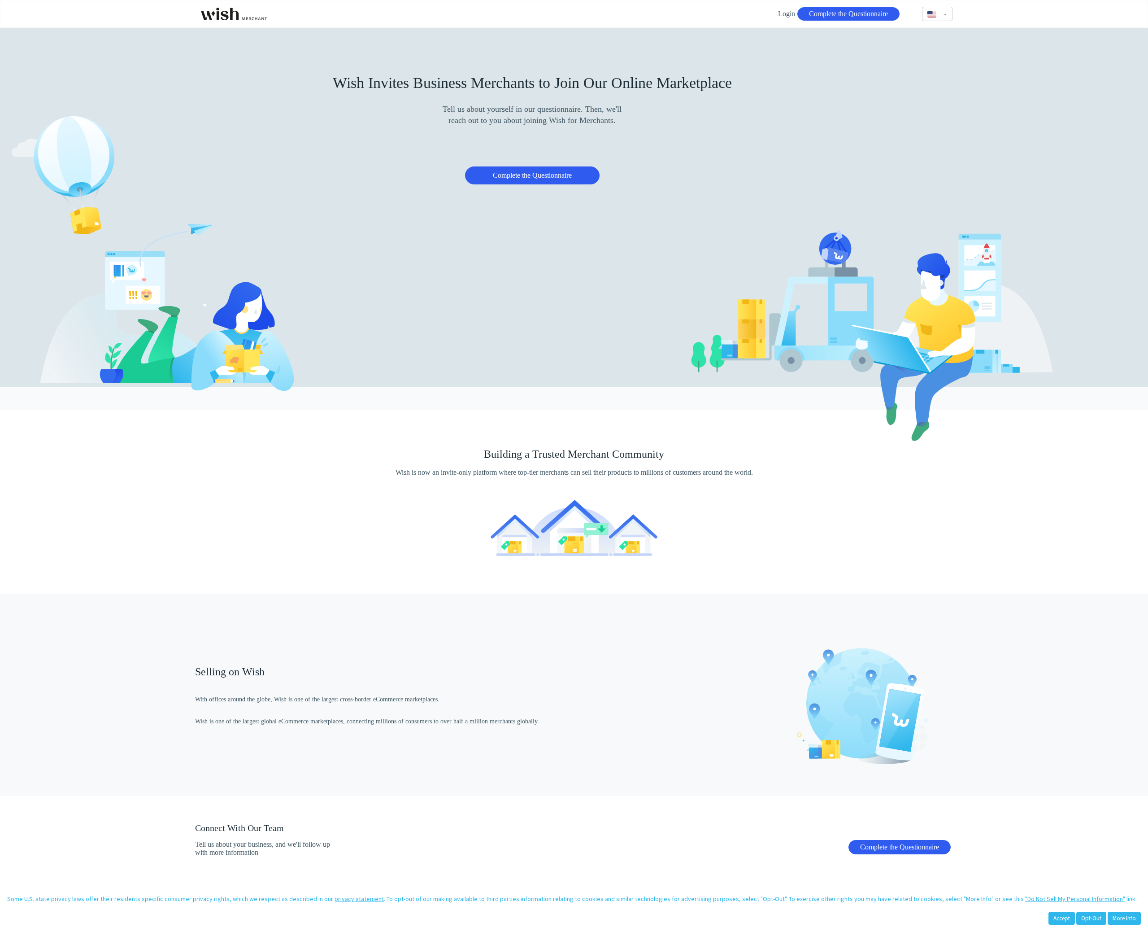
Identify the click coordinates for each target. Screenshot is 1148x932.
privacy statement (359, 899)
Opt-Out (1091, 918)
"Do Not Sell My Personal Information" (1075, 899)
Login (786, 14)
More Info (1124, 918)
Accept (1061, 918)
